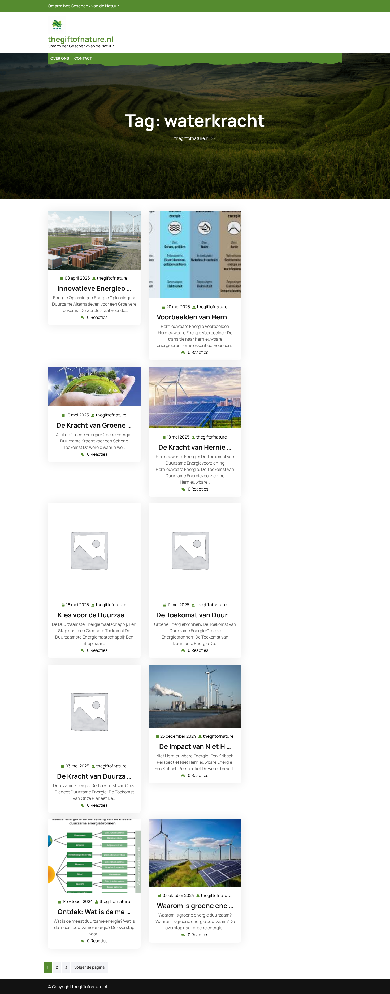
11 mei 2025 (178, 605)
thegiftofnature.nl (81, 39)
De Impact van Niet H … (195, 746)
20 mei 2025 (178, 307)
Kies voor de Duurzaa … (94, 614)
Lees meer (92, 240)
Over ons (59, 58)
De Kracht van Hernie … (195, 447)
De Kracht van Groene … (94, 425)
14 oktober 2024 (77, 901)
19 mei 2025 (77, 415)
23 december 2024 (178, 736)
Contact (83, 58)
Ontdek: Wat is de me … (94, 911)
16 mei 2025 (77, 605)
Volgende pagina (89, 967)
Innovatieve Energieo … (94, 288)
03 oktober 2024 (178, 895)
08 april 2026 (77, 278)
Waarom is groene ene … (195, 905)
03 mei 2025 (78, 766)
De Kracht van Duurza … (94, 776)
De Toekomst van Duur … (195, 614)
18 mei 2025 (178, 437)
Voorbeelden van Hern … (195, 317)
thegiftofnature (112, 278)
